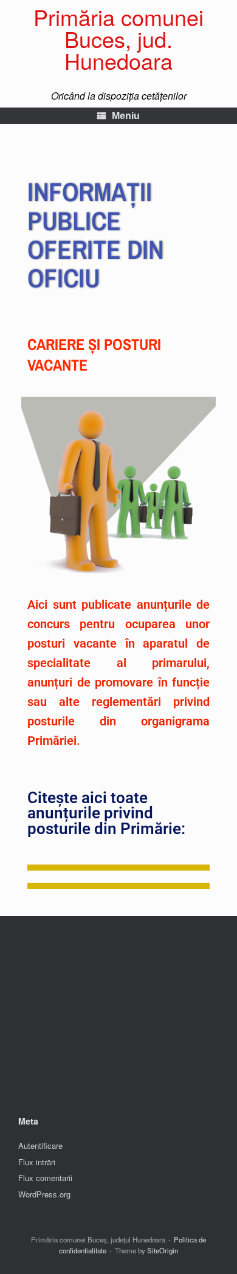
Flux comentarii (45, 1177)
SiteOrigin (162, 1250)
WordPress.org (44, 1194)
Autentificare (40, 1145)
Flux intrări (36, 1162)
